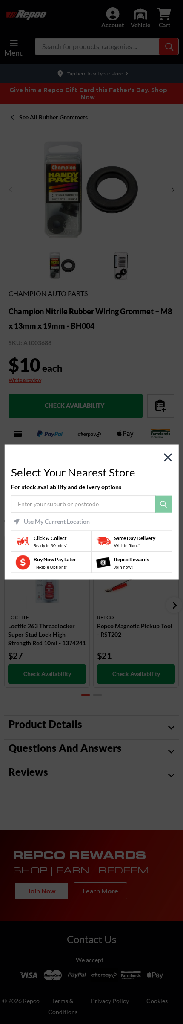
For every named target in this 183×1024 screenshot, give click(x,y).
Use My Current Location (57, 521)
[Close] (168, 457)
